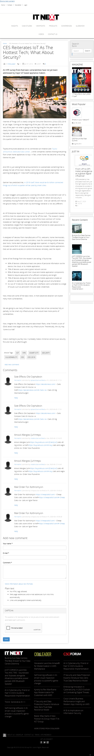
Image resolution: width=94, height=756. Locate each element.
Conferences (66, 26)
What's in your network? (80, 120)
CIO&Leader (11, 64)
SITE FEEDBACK (46, 735)
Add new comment (12, 364)
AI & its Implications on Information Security (73, 712)
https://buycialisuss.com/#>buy (40, 445)
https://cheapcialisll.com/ (45, 494)
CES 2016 (31, 357)
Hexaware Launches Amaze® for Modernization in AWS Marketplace (47, 666)
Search (87, 51)
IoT (17, 353)
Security (46, 353)
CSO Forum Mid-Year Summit (79, 140)
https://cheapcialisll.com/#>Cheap (52, 497)
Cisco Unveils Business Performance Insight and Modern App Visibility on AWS (76, 701)
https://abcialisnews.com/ (45, 384)
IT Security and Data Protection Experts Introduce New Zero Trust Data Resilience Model (46, 705)
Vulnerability (11, 357)
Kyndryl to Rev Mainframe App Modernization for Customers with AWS (45, 692)
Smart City (33, 353)
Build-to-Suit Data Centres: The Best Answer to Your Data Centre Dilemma (81, 237)
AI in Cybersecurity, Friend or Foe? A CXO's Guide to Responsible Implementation (81, 286)
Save (6, 639)
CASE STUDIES (27, 26)
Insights (14, 26)
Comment (7, 562)
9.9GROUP (19, 735)
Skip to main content (7, 1)
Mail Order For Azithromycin (28, 487)
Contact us (52, 34)
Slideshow (80, 26)
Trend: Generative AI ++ (15, 702)
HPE (24, 353)
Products (53, 26)
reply (16, 398)
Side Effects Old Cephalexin (28, 376)
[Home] (47, 17)
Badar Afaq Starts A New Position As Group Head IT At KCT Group (46, 719)
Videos (41, 34)
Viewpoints (40, 26)
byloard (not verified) (37, 380)
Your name (8, 543)
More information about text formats (19, 584)
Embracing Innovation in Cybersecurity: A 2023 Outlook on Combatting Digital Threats (77, 689)
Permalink (17, 380)
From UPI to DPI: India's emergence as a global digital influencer (83, 172)
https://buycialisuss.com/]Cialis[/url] (43, 442)
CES (22, 357)
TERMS (37, 735)
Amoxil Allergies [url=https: (27, 434)
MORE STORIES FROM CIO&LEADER (46, 728)
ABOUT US (11, 735)
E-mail (6, 553)
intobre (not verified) (37, 438)
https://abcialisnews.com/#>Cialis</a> (32, 390)
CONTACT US (29, 735)
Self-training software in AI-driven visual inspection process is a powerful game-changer (17, 712)
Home (3, 5)
